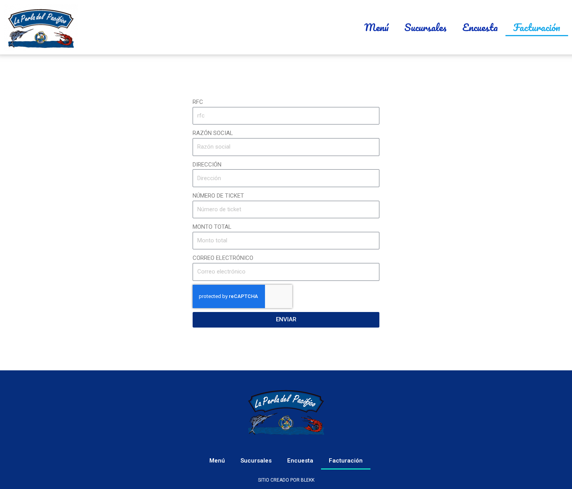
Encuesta (480, 27)
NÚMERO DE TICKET (218, 195)
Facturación (536, 27)
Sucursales (425, 27)
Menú (376, 27)
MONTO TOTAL (212, 226)
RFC (198, 101)
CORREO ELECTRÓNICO (223, 257)
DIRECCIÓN (207, 164)
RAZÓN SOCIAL (213, 133)
